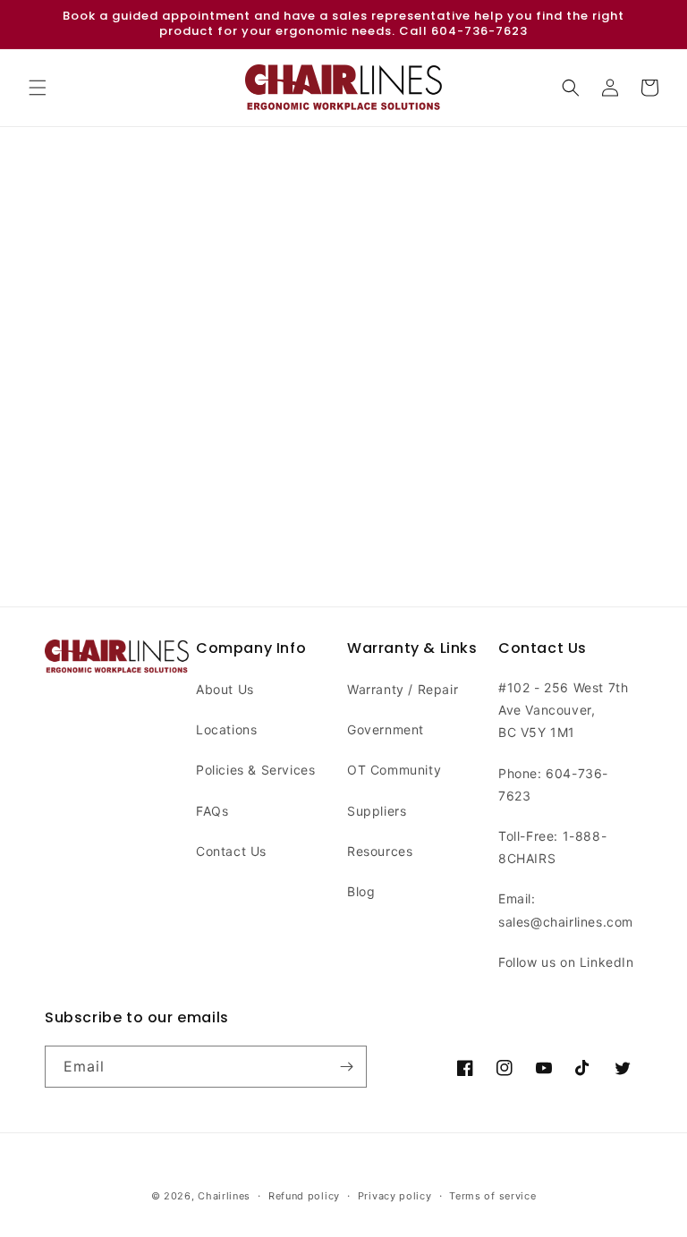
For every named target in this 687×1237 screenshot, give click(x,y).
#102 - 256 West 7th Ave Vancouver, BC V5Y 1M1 (563, 710)
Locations (226, 729)
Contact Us (231, 851)
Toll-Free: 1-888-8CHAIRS (552, 847)
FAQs (212, 810)
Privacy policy (395, 1196)
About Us (225, 689)
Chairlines (224, 1196)
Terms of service (492, 1196)
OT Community (394, 769)
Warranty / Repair (402, 689)
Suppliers (376, 810)
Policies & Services (255, 769)
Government (385, 729)
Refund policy (304, 1196)
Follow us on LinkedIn (566, 962)
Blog (361, 891)
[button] (37, 87)
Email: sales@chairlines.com (565, 909)
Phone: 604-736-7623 (553, 784)
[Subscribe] (346, 1067)
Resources (379, 851)
